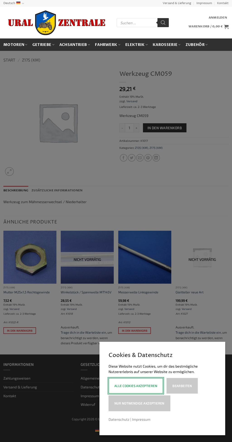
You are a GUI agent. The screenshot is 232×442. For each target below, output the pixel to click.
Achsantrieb (73, 44)
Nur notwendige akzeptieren (139, 403)
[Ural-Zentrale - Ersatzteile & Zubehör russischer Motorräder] (56, 23)
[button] (218, 18)
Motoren (13, 44)
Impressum (204, 3)
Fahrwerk (106, 44)
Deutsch (9, 3)
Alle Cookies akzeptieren (135, 386)
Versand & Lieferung (177, 3)
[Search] (163, 22)
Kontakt (223, 3)
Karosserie (165, 44)
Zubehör (195, 44)
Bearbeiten (182, 386)
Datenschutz (119, 419)
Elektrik (135, 44)
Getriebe (41, 44)
